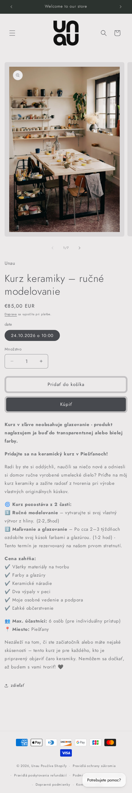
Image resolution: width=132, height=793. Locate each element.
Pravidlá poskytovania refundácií (40, 775)
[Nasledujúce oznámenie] (120, 6)
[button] (12, 33)
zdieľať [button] (17, 685)
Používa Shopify (54, 765)
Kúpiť (66, 404)
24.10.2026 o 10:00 (32, 335)
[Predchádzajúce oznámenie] (11, 6)
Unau (35, 765)
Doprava (11, 314)
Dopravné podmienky (53, 784)
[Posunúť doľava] (52, 248)
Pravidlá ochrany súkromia (94, 765)
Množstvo (13, 349)
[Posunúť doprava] (79, 248)
